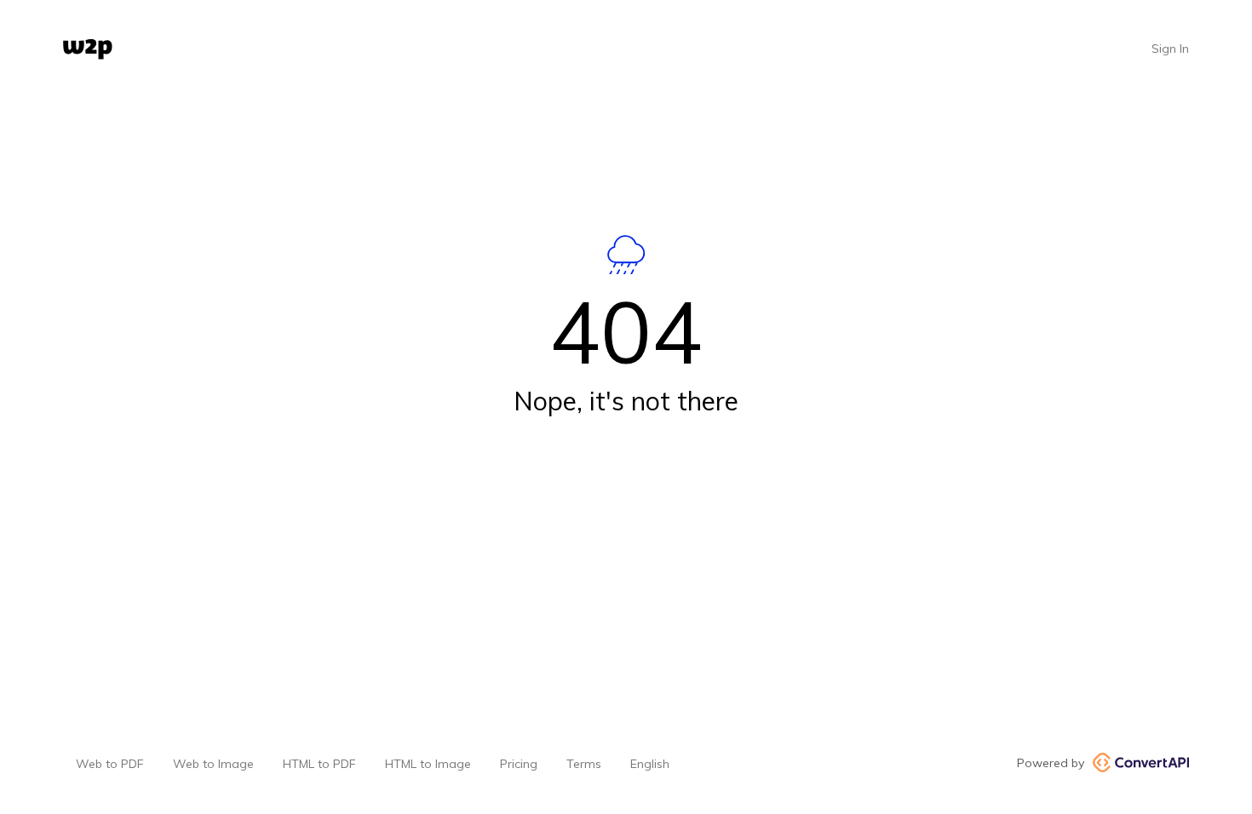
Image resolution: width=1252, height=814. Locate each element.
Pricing (518, 763)
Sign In (1170, 48)
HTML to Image (428, 763)
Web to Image (213, 763)
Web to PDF (110, 763)
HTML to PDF (319, 763)
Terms (583, 763)
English (649, 763)
